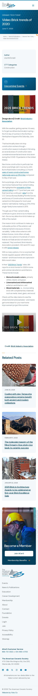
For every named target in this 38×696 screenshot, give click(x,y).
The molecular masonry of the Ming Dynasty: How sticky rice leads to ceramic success (19, 445)
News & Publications (14, 36)
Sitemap (5, 639)
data (24, 193)
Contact (5, 609)
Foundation (7, 613)
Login (4, 622)
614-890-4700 (22, 652)
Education (6, 592)
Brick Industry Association (22, 346)
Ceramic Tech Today (28, 36)
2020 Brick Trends (15, 264)
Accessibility (7, 635)
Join (4, 626)
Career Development (11, 596)
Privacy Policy (8, 630)
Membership (7, 600)
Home (5, 36)
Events (5, 583)
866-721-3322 (7, 652)
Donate (5, 617)
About (4, 605)
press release (13, 248)
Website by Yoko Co (10, 692)
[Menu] (34, 5)
